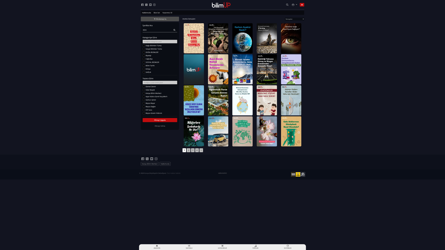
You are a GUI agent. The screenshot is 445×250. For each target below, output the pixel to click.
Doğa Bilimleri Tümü (154, 45)
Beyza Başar (150, 103)
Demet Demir (151, 86)
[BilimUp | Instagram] (154, 5)
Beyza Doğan (151, 106)
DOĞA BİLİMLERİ (152, 52)
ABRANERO (222, 173)
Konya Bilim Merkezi (153, 93)
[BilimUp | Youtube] (150, 5)
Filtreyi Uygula (160, 120)
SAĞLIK (148, 72)
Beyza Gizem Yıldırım (154, 113)
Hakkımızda (146, 13)
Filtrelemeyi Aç (161, 19)
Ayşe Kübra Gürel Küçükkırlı (156, 96)
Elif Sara (149, 110)
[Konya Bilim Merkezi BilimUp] (221, 5)
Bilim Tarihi (150, 65)
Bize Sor (157, 13)
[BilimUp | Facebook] (142, 5)
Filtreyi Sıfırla (160, 126)
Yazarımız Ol (167, 13)
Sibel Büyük (150, 90)
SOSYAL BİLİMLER (152, 62)
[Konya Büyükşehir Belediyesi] (298, 174)
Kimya (148, 69)
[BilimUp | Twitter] (146, 5)
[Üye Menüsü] (294, 4)
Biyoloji (148, 55)
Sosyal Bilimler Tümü (154, 49)
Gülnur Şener (151, 100)
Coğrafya (149, 59)
